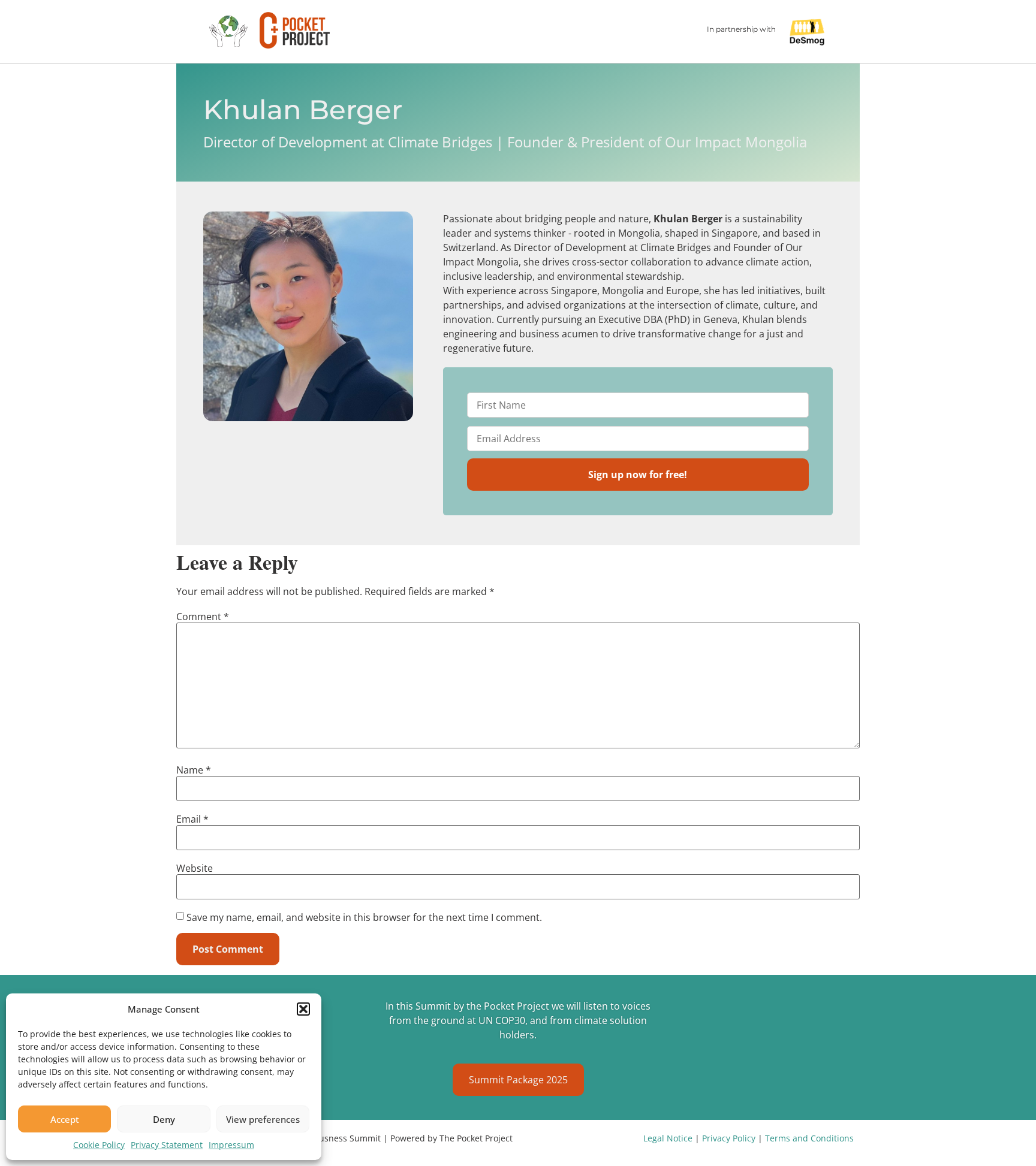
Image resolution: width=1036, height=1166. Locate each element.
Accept (64, 1119)
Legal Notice (669, 1138)
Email (192, 819)
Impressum (231, 1144)
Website (194, 868)
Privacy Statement (167, 1144)
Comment (202, 616)
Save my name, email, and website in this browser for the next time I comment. (364, 917)
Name (193, 770)
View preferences (263, 1119)
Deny (164, 1119)
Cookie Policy (99, 1144)
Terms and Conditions (809, 1138)
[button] (303, 1009)
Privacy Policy (730, 1138)
